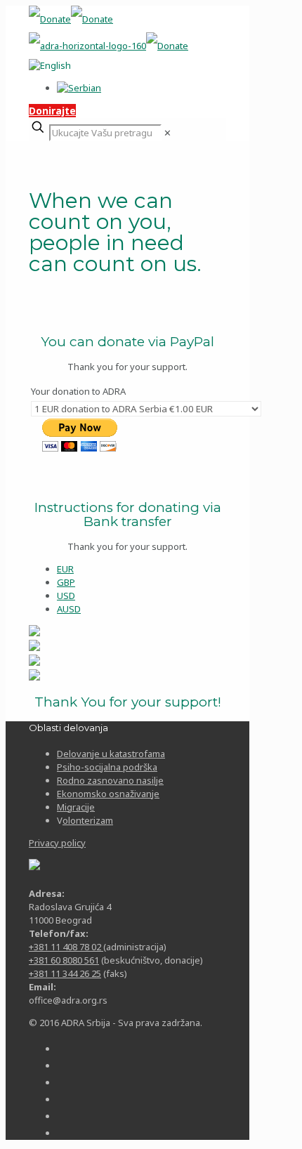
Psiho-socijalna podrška (107, 767)
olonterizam (88, 820)
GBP (66, 582)
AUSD (69, 609)
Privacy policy (57, 842)
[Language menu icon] (50, 65)
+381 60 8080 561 (64, 960)
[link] (167, 132)
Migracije (76, 807)
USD (66, 595)
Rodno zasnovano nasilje (110, 780)
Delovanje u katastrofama (111, 753)
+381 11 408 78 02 (66, 946)
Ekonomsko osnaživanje (108, 793)
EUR (65, 569)
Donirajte (52, 110)
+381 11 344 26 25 (65, 973)
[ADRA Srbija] (108, 32)
